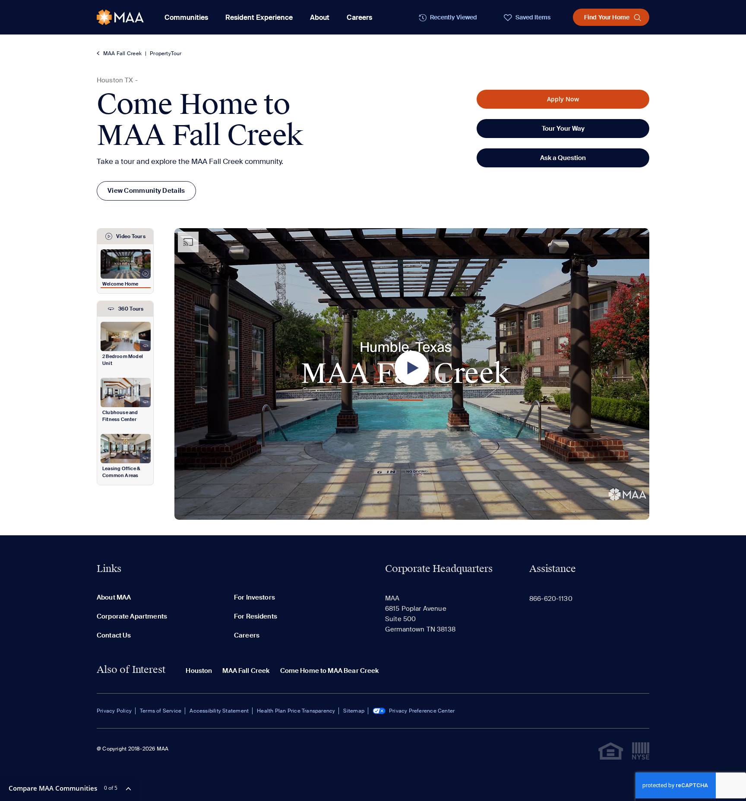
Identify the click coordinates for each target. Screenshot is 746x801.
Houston (199, 670)
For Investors (254, 597)
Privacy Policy (114, 710)
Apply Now (563, 99)
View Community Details (146, 190)
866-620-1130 (550, 598)
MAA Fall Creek (122, 53)
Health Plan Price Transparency (296, 710)
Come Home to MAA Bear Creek (329, 670)
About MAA (114, 597)
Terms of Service (160, 710)
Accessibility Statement (219, 710)
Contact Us (114, 635)
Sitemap (353, 710)
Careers (359, 17)
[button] (412, 368)
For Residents (255, 616)
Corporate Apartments (132, 616)
